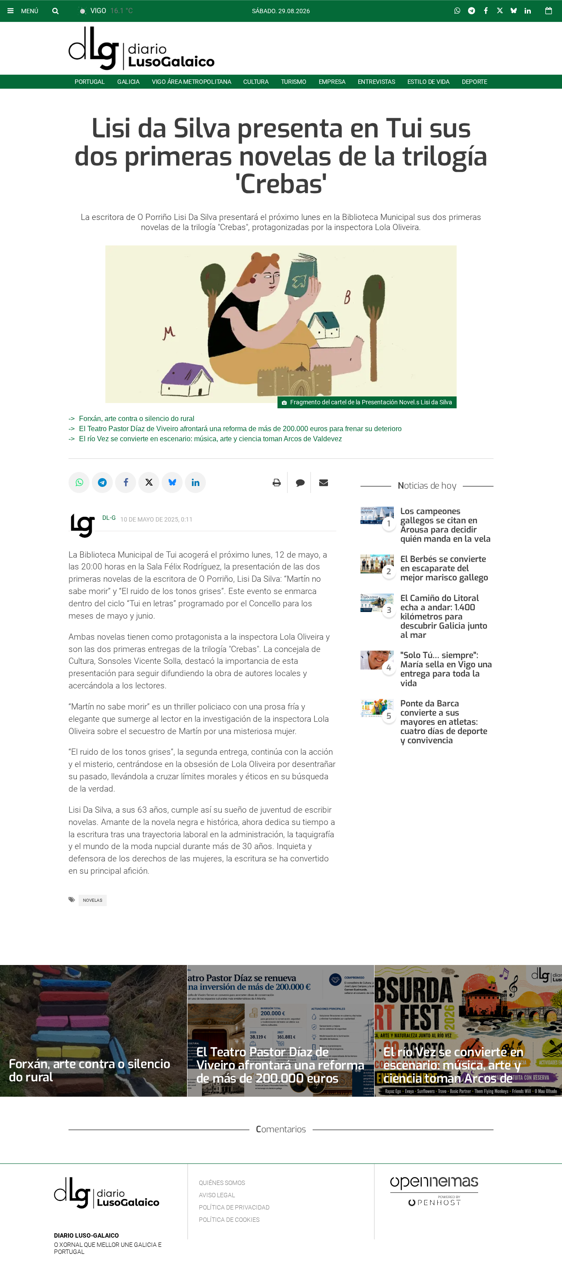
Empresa (332, 81)
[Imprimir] (277, 482)
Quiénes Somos (222, 1182)
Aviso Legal (217, 1195)
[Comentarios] (300, 482)
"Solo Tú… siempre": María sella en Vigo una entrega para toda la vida (446, 669)
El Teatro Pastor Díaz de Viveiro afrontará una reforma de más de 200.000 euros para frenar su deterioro (240, 428)
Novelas (92, 900)
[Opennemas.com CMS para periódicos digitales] (434, 1191)
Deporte (474, 81)
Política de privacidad (234, 1207)
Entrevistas (376, 81)
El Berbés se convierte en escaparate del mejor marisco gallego (444, 568)
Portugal (90, 81)
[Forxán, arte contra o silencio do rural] (93, 1031)
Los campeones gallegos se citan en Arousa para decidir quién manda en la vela (445, 525)
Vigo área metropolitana (191, 81)
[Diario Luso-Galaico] (141, 48)
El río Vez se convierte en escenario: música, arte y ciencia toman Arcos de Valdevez (210, 439)
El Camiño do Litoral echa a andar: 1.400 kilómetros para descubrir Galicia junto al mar (443, 617)
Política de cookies (229, 1219)
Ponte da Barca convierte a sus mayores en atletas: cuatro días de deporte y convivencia (443, 722)
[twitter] (86, 1222)
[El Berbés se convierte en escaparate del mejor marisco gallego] (377, 563)
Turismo (293, 81)
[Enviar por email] (323, 482)
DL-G (109, 517)
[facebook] (73, 1222)
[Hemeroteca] (548, 11)
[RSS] (100, 1222)
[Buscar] (55, 10)
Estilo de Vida (428, 81)
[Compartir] (457, 11)
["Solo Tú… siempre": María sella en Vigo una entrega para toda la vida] (377, 660)
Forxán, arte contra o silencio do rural (137, 418)
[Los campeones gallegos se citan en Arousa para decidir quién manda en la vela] (377, 516)
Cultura (255, 81)
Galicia (128, 81)
